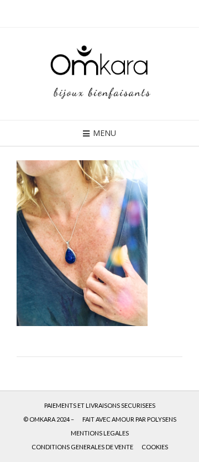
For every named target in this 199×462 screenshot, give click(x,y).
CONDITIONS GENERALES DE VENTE (82, 446)
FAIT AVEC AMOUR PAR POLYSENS (129, 419)
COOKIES (155, 446)
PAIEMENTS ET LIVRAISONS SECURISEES (99, 405)
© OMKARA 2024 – (48, 419)
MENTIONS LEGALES (100, 433)
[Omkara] (99, 74)
